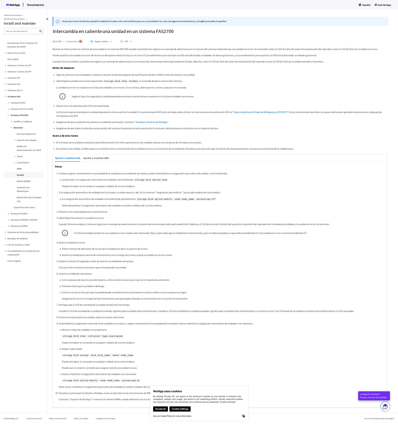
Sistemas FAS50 (18, 102)
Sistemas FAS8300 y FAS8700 (24, 219)
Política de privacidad (57, 418)
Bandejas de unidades (17, 238)
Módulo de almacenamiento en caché (29, 148)
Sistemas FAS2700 (19, 115)
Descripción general (26, 133)
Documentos (35, 5)
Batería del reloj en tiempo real (29, 199)
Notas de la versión (16, 53)
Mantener (18, 127)
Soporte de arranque (26, 140)
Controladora (23, 162)
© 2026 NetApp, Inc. (11, 418)
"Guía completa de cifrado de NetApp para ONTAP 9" (260, 112)
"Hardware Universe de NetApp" (151, 122)
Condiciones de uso (34, 418)
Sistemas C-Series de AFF (19, 71)
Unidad (20, 175)
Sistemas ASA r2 (15, 90)
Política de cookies (81, 418)
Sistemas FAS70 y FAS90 (22, 109)
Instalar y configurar (23, 121)
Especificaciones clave (24, 207)
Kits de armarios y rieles (18, 244)
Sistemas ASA (13, 84)
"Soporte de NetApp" (80, 399)
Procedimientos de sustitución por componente (23, 253)
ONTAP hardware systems (14, 19)
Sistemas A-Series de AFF (19, 65)
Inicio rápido (13, 59)
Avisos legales (14, 260)
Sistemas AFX (13, 77)
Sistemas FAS (14, 96)
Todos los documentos (12, 15)
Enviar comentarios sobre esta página (379, 418)
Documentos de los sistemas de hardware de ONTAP (22, 45)
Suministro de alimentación (23, 189)
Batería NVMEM (23, 181)
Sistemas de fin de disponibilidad (22, 232)
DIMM (19, 168)
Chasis (20, 156)
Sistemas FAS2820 (19, 213)
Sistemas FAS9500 (19, 226)
